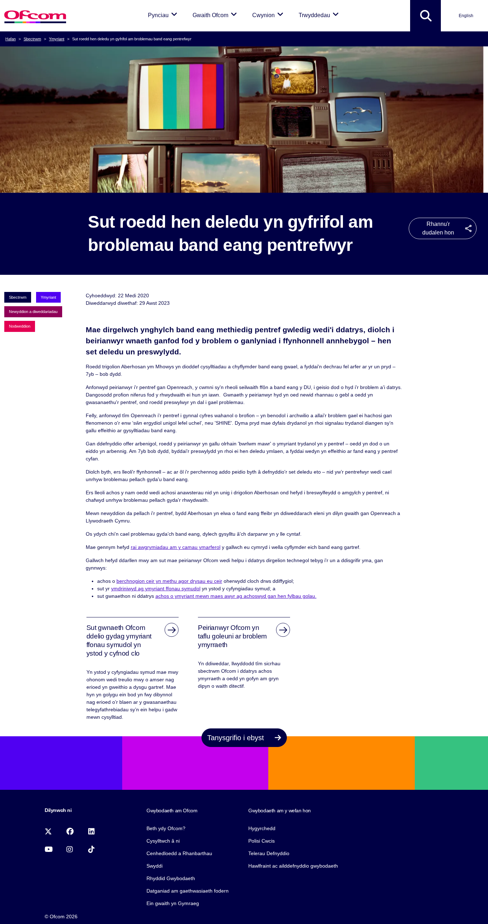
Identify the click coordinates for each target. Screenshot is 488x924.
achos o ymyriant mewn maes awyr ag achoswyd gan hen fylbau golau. (236, 596)
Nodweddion (19, 326)
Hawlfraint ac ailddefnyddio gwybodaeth (293, 866)
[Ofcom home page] (35, 16)
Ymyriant (56, 39)
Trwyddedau (320, 15)
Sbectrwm (32, 39)
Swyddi (154, 866)
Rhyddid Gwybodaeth (170, 878)
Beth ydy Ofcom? (165, 828)
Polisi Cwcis (261, 841)
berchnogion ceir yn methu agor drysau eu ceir (169, 581)
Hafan (10, 39)
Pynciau (164, 15)
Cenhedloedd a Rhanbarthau (179, 853)
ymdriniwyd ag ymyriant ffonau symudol (155, 588)
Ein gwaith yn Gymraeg (172, 903)
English (466, 15)
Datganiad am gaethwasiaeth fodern (187, 891)
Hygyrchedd (261, 828)
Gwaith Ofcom (216, 15)
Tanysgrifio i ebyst (236, 738)
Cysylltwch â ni (163, 841)
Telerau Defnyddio (268, 853)
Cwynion (269, 15)
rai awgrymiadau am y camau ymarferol (175, 547)
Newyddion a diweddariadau (33, 311)
